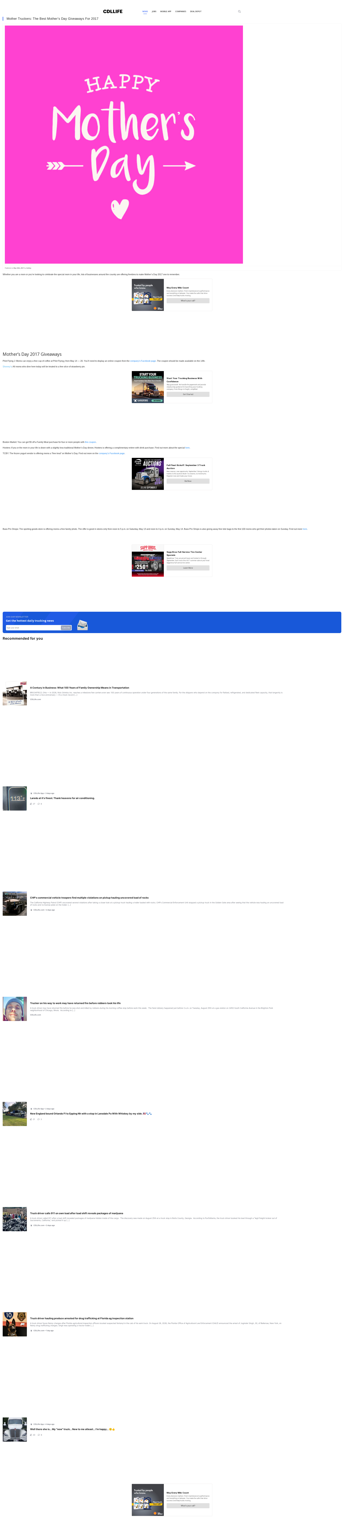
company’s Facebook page (143, 361)
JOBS (154, 11)
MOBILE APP (165, 11)
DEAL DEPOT (196, 11)
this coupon (90, 442)
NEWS (145, 11)
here (187, 448)
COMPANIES (180, 11)
